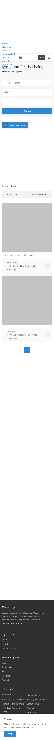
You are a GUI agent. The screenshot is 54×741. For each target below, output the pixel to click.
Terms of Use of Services (13, 699)
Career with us (33, 695)
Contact (5, 680)
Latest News (33, 703)
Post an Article (9, 648)
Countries (31, 708)
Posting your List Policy (37, 699)
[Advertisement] (27, 27)
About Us (6, 694)
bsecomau (11, 331)
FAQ (4, 671)
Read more (29, 255)
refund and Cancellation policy (12, 710)
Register (6, 644)
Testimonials (7, 667)
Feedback (6, 675)
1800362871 (13, 262)
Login (4, 639)
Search (27, 111)
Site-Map (31, 712)
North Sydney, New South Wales (21, 266)
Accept (10, 733)
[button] (44, 194)
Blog (4, 663)
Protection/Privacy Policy (13, 703)
